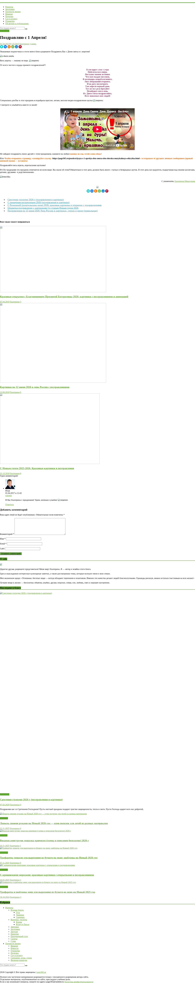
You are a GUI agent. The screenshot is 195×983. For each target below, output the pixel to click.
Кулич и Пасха (22, 924)
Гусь (18, 912)
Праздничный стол (19, 936)
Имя (2, 539)
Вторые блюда (17, 910)
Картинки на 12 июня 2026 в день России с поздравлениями (34, 387)
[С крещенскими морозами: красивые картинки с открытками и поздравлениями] (37, 865)
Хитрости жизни (13, 11)
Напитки (15, 934)
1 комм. (33, 44)
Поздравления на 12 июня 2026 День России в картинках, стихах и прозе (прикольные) (53, 210)
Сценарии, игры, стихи (21, 958)
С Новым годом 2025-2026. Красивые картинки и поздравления (37, 468)
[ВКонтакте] (5, 46)
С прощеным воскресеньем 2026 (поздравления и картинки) (39, 202)
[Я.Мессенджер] (1, 46)
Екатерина (24, 44)
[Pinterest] (20, 46)
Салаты (14, 939)
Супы (13, 941)
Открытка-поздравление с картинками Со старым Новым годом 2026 (43, 208)
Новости (4, 870)
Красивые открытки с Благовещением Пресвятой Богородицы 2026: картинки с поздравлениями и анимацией (64, 296)
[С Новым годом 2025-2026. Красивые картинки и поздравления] (50, 463)
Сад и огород (11, 19)
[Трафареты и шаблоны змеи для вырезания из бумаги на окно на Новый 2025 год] (38, 882)
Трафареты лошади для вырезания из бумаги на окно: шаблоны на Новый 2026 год (49, 857)
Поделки (9, 16)
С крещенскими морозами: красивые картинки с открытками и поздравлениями (47, 875)
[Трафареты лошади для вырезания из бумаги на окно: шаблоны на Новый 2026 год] (38, 848)
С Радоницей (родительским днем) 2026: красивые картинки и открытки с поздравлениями (55, 205)
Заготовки (10, 9)
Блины (19, 922)
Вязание (9, 14)
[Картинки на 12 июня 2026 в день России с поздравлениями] (53, 382)
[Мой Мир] (16, 46)
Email (3, 544)
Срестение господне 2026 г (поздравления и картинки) (36, 199)
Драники (20, 915)
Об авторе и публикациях (17, 23)
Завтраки (15, 927)
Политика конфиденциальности (78, 982)
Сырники (20, 917)
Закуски (14, 931)
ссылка (8, 495)
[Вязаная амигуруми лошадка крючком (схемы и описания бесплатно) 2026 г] (35, 831)
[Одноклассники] (9, 46)
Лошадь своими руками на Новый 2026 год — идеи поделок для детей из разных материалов (54, 823)
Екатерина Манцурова (185, 181)
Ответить (9, 504)
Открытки (10, 21)
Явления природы (19, 960)
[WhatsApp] (12, 46)
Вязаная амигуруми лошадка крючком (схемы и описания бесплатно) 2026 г (44, 840)
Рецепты (9, 7)
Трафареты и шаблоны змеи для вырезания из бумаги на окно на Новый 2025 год (47, 892)
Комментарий (7, 534)
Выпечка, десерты (19, 920)
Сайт (2, 548)
